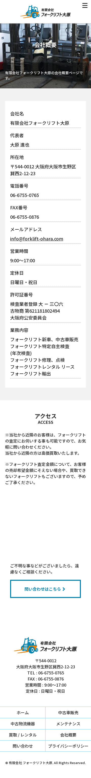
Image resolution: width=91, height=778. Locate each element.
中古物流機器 (23, 724)
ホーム (23, 712)
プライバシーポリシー (68, 746)
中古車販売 (68, 712)
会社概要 (68, 735)
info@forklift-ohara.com (36, 238)
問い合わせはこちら (43, 589)
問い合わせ (23, 746)
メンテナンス (68, 724)
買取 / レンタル (23, 735)
